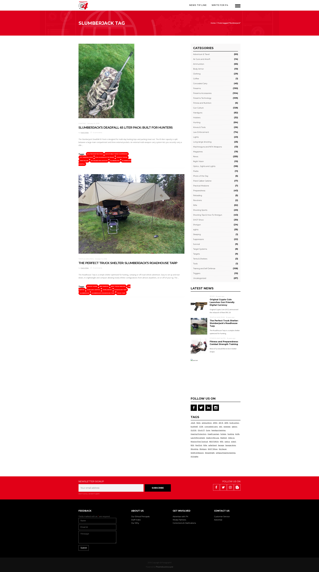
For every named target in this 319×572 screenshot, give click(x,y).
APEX (215, 423)
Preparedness (199, 191)
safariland (212, 445)
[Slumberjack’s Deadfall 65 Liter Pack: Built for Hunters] (106, 81)
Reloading (197, 195)
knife (237, 434)
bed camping (104, 286)
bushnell (194, 427)
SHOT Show (198, 220)
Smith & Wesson (197, 453)
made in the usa (212, 438)
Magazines (198, 152)
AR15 (226, 423)
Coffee (196, 79)
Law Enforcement (201, 132)
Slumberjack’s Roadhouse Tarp (103, 293)
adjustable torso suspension (116, 154)
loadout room (122, 157)
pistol (233, 442)
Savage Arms (230, 445)
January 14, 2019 (93, 123)
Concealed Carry (200, 83)
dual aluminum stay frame (104, 157)
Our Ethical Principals (140, 516)
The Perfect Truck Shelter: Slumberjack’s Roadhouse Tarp (128, 263)
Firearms (197, 88)
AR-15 (221, 423)
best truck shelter (118, 286)
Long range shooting (202, 142)
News (195, 156)
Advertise (218, 520)
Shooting (194, 449)
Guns (208, 430)
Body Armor (198, 69)
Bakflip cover (92, 286)
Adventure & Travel (201, 54)
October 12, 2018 (101, 259)
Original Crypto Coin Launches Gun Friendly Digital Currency (222, 302)
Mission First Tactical (199, 442)
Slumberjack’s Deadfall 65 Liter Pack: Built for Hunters (126, 127)
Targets (196, 254)
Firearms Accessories (202, 93)
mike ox (231, 438)
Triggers (196, 273)
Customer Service (222, 516)
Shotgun (197, 225)
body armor (234, 423)
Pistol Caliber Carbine (202, 181)
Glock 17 (201, 430)
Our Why (135, 523)
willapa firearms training (225, 453)
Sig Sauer (223, 449)
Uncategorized (199, 278)
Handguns (197, 113)
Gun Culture (198, 108)
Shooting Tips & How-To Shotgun (207, 215)
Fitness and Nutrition (202, 103)
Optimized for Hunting (99, 160)
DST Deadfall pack (86, 157)
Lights (196, 137)
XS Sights (194, 457)
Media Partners (179, 520)
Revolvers (197, 200)
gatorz (234, 427)
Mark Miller (85, 132)
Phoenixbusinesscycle (164, 567)
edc (220, 427)
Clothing (196, 74)
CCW (201, 427)
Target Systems (200, 249)
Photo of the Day (200, 176)
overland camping (93, 289)
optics (227, 442)
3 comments (97, 132)
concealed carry (211, 427)
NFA (221, 442)
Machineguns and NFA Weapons (207, 147)
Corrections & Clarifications (184, 523)
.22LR (193, 423)
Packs (195, 171)
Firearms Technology (202, 98)
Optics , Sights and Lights (204, 166)
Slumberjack (115, 160)
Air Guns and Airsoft (201, 59)
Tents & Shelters (86, 259)
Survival (196, 244)
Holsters (196, 117)
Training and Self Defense (204, 268)
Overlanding (107, 289)
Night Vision (198, 161)
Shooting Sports (200, 210)
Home (213, 23)
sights (195, 229)
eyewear (227, 427)
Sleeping (197, 234)
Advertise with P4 (180, 516)
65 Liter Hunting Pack (95, 154)
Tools (195, 264)
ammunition (207, 423)
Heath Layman (213, 434)
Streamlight (209, 453)
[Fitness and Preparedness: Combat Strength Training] (199, 346)
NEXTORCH (214, 442)
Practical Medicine (201, 186)
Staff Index (136, 520)
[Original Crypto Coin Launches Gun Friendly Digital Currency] (199, 305)
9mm (198, 423)
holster (223, 434)
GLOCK (193, 430)
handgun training (218, 430)
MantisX (223, 438)
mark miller (84, 160)
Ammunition (198, 64)
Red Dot (198, 445)
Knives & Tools (199, 127)
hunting (231, 434)
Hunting (82, 123)
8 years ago (220, 296)
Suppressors (198, 239)
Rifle (195, 205)
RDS (192, 445)
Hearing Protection (198, 434)
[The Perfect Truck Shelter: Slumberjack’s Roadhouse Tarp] (131, 214)
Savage (221, 445)
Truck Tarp (121, 293)
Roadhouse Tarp (120, 289)
